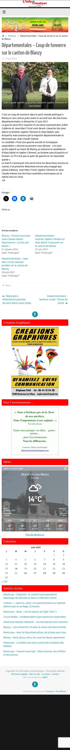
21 (44, 568)
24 (6, 573)
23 (63, 568)
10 (6, 564)
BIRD (45, 677)
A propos (45, 674)
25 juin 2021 (11, 58)
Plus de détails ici (34, 534)
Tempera (50, 691)
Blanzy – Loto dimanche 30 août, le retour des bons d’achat (34, 627)
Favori (8, 285)
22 (54, 568)
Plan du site (34, 674)
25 (16, 573)
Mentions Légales (19, 674)
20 (35, 568)
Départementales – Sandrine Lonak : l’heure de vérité (53, 300)
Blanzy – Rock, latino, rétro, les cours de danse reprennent (34, 637)
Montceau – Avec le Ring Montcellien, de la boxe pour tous (34, 632)
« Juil (4, 581)
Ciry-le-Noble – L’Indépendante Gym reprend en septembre (34, 616)
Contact (55, 674)
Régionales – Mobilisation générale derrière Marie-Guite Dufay (16, 300)
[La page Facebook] (35, 314)
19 (25, 568)
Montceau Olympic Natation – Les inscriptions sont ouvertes (35, 622)
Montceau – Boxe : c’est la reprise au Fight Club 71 (30, 611)
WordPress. (61, 691)
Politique (12, 36)
